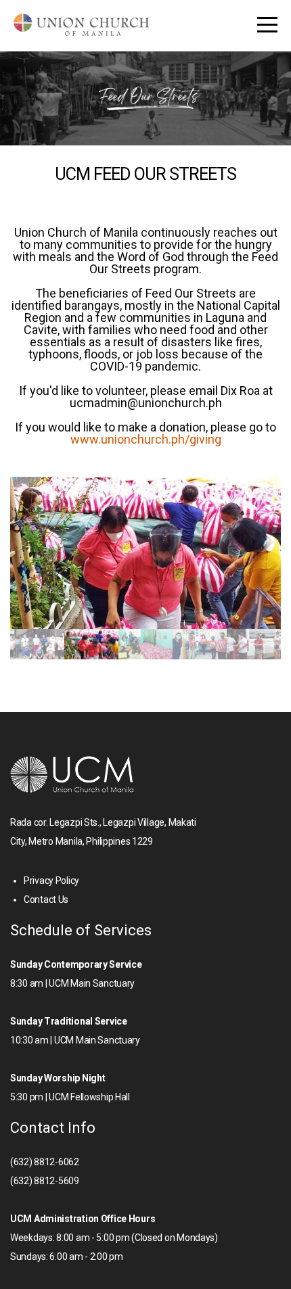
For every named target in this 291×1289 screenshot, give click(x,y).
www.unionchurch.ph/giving (145, 439)
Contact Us (46, 899)
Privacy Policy (51, 880)
